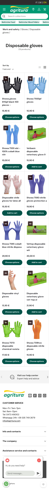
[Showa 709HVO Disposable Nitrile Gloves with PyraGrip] (37, 329)
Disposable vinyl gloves (10, 295)
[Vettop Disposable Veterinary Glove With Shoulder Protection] (37, 230)
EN (45, 2)
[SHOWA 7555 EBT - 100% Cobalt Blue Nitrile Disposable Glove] (12, 134)
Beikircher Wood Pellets (29, 22)
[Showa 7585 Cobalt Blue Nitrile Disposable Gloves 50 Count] (12, 230)
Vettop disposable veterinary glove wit (36, 247)
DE (40, 2)
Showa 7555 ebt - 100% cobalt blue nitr (11, 151)
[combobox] (24, 16)
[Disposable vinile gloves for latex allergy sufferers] (12, 184)
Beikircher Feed (8, 22)
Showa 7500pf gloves (34, 100)
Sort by (6, 65)
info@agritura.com (11, 420)
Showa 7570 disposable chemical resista (10, 345)
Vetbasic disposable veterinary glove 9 (36, 151)
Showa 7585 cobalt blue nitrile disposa (12, 245)
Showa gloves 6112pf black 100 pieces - (10, 101)
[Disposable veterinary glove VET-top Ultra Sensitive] (37, 279)
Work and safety (11, 29)
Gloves (24, 29)
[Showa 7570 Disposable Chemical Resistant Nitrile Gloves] (12, 329)
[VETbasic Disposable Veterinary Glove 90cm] (37, 134)
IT (36, 2)
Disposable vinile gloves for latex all (11, 199)
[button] (45, 9)
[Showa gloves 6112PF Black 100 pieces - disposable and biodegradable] (12, 85)
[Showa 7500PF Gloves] (37, 85)
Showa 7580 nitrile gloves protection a (37, 199)
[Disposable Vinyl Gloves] (12, 279)
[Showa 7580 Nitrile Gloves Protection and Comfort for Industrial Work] (37, 184)
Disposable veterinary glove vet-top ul (35, 296)
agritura (12, 484)
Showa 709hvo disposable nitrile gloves (35, 345)
